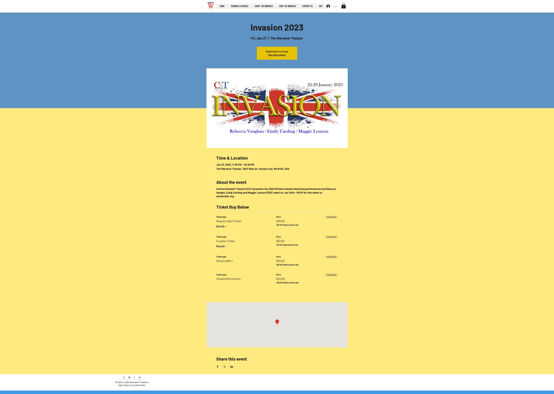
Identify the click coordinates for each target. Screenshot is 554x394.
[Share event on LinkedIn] (231, 366)
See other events (277, 54)
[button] (343, 5)
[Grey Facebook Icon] (134, 377)
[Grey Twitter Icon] (139, 377)
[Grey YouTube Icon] (129, 377)
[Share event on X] (224, 366)
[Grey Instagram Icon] (124, 377)
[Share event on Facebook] (217, 366)
